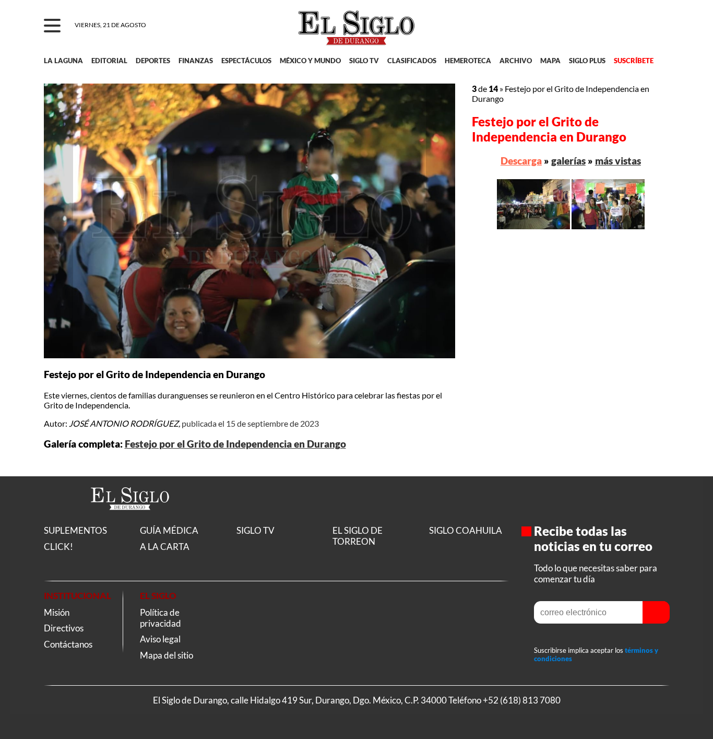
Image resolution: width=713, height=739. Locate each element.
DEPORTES (153, 60)
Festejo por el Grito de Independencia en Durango (235, 444)
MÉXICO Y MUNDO (310, 60)
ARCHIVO (516, 60)
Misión (56, 612)
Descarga (521, 161)
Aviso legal (160, 639)
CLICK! (58, 546)
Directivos (64, 628)
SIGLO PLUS (587, 60)
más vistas (618, 161)
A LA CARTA (164, 546)
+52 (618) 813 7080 (522, 700)
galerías (568, 161)
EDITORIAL (109, 60)
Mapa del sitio (166, 655)
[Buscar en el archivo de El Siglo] (623, 32)
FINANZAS (196, 60)
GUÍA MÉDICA (169, 530)
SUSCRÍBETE (633, 60)
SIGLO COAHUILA (465, 530)
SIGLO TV (364, 60)
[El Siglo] (130, 521)
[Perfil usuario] (655, 26)
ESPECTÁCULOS (246, 60)
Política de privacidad (160, 618)
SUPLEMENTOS (75, 530)
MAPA (550, 60)
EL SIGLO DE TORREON (357, 536)
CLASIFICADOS (411, 60)
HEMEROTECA (468, 60)
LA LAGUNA (63, 60)
